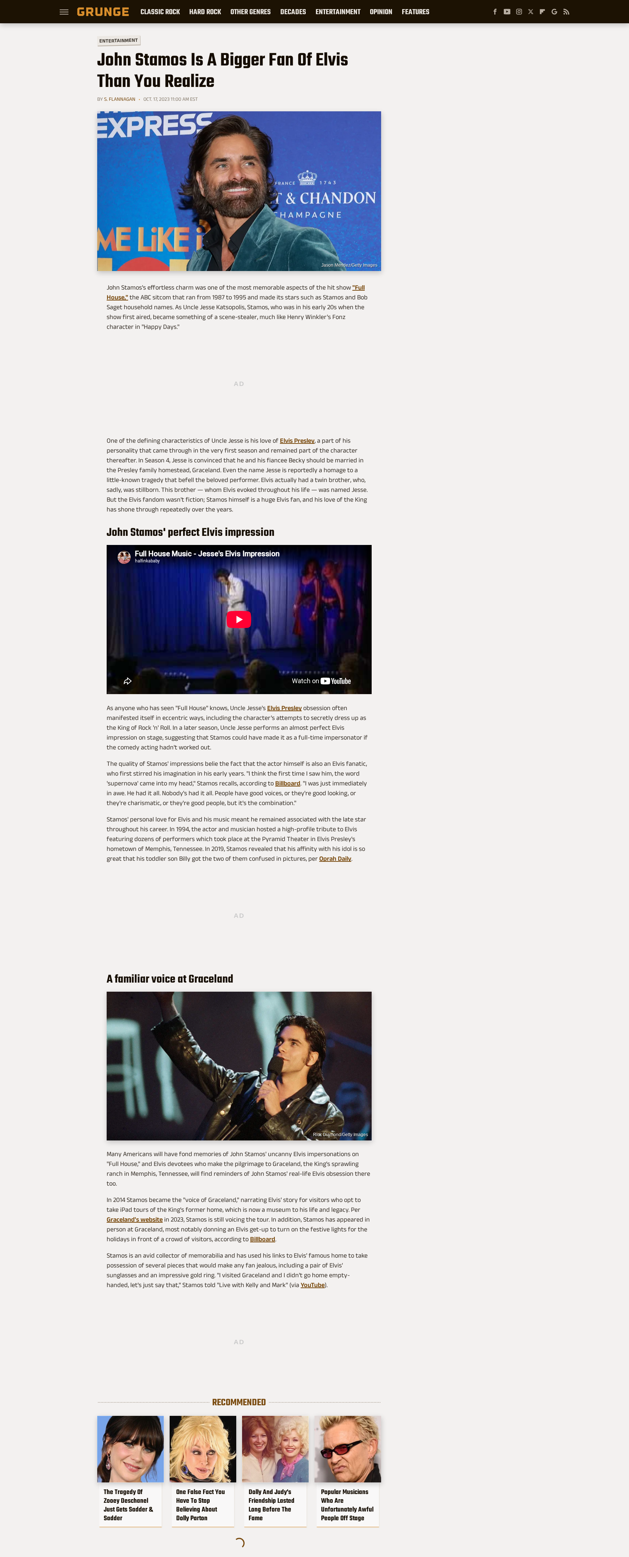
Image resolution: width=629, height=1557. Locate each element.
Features (416, 11)
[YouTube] (507, 12)
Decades (293, 11)
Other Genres (250, 11)
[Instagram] (519, 12)
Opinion (381, 11)
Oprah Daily (335, 858)
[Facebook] (495, 12)
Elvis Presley (297, 440)
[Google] (554, 12)
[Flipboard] (542, 12)
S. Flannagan (119, 99)
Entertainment (338, 11)
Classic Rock (160, 11)
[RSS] (566, 12)
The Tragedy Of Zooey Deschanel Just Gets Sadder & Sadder (128, 1505)
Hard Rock (205, 11)
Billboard (287, 783)
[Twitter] (531, 12)
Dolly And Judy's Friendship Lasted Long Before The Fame (271, 1505)
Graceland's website (135, 1219)
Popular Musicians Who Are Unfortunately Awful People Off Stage (347, 1505)
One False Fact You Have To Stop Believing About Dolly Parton (200, 1505)
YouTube (313, 1285)
